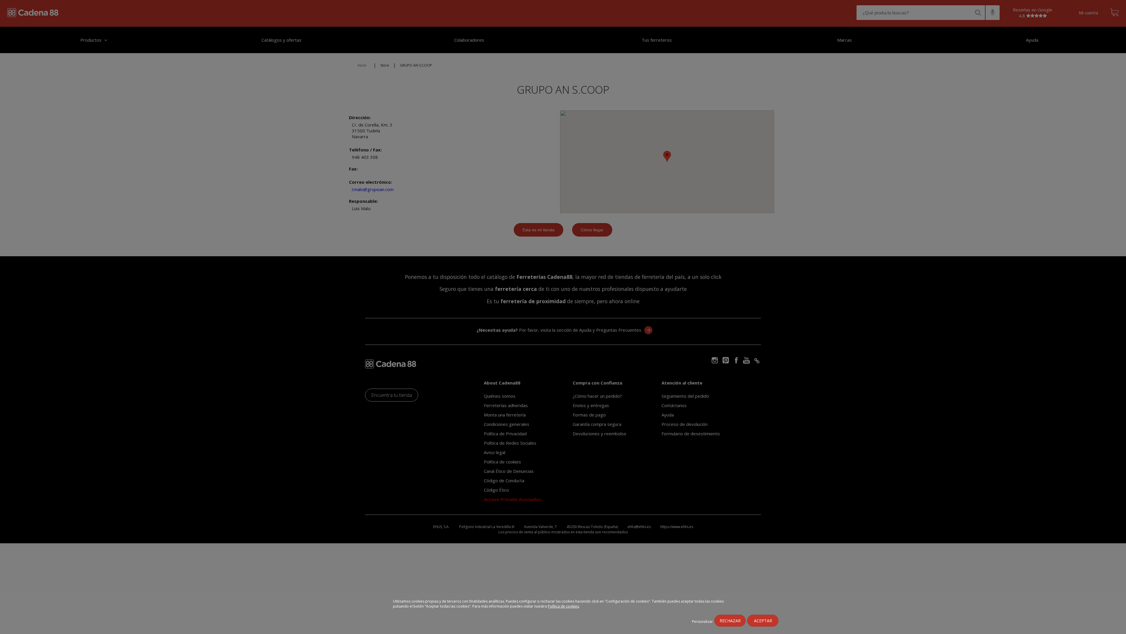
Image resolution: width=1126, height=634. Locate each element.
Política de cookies (563, 606)
